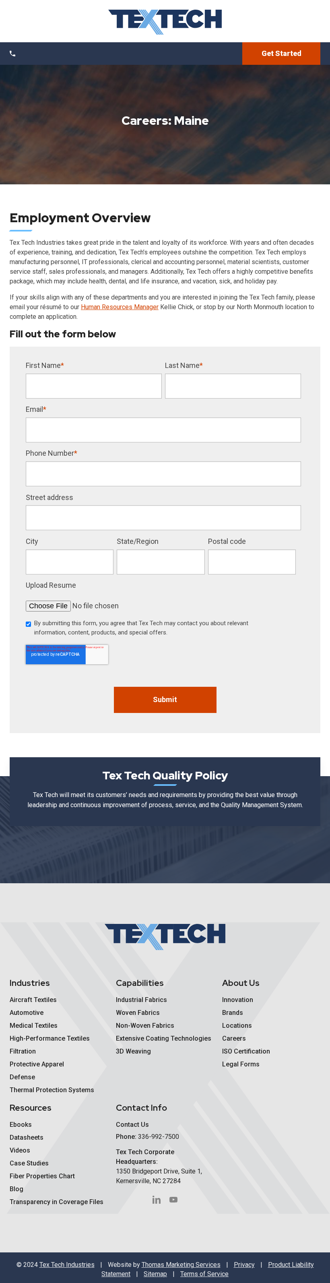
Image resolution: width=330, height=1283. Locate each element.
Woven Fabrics (138, 1012)
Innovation (237, 1000)
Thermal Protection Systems (52, 1090)
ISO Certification (246, 1051)
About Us (241, 982)
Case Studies (29, 1163)
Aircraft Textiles (33, 1000)
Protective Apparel (37, 1064)
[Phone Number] (12, 53)
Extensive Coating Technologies (163, 1038)
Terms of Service (204, 1274)
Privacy (244, 1265)
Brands (232, 1012)
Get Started (281, 53)
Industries (30, 982)
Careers (234, 1038)
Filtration (23, 1051)
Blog (16, 1189)
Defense (22, 1077)
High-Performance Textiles (50, 1038)
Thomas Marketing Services (181, 1265)
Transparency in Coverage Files (56, 1202)
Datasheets (26, 1137)
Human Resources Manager (120, 307)
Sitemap (155, 1274)
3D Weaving (133, 1051)
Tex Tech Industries (67, 1265)
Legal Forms (241, 1064)
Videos (20, 1150)
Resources (31, 1107)
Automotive (26, 1012)
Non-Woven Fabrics (145, 1025)
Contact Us (132, 1124)
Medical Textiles (34, 1025)
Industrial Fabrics (141, 1000)
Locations (237, 1025)
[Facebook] (157, 1200)
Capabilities (140, 982)
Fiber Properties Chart (42, 1176)
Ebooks (21, 1124)
